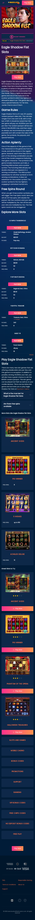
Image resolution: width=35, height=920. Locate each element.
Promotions (17, 771)
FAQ (3, 880)
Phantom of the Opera (17, 683)
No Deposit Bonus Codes (17, 823)
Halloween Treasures (17, 725)
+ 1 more (17, 319)
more (31, 355)
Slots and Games (17, 740)
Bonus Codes (17, 761)
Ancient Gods (17, 441)
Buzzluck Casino (23, 389)
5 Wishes (17, 516)
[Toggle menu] (3, 3)
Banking (17, 792)
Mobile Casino (17, 750)
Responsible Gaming (25, 880)
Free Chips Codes (17, 813)
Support (17, 782)
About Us (21, 885)
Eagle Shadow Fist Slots (10, 41)
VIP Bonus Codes (17, 802)
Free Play (17, 834)
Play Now (27, 3)
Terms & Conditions (9, 885)
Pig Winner (17, 479)
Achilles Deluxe (17, 554)
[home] (14, 4)
